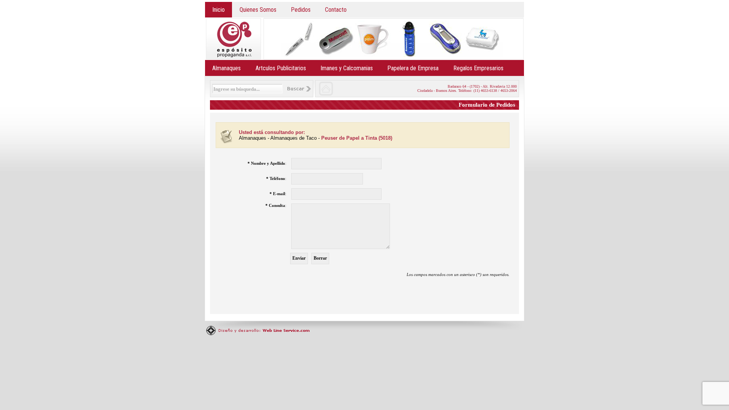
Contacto (336, 9)
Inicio (218, 9)
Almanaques (226, 68)
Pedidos (301, 9)
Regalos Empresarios (478, 68)
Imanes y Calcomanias (346, 68)
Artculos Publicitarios (281, 68)
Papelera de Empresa (413, 68)
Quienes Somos (258, 9)
